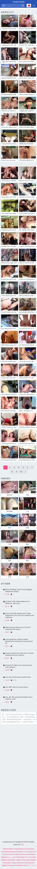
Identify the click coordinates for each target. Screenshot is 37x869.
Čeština (31, 854)
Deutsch (21, 863)
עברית (28, 857)
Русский (25, 860)
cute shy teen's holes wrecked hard (18, 677)
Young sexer (18, 2)
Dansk (17, 854)
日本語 (5, 854)
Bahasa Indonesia (8, 860)
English (4, 865)
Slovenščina (29, 849)
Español (33, 860)
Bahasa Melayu (8, 849)
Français (11, 865)
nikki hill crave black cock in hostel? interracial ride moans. (18, 628)
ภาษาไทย (26, 852)
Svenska (7, 863)
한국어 (33, 852)
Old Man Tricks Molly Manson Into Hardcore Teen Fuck (17, 602)
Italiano (18, 860)
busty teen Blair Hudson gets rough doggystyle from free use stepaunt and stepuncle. (19, 615)
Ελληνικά (24, 854)
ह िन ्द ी (31, 865)
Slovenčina (5, 852)
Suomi (11, 854)
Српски (13, 852)
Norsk (19, 852)
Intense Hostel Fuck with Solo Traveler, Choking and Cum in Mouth (19, 654)
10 (21, 472)
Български (29, 863)
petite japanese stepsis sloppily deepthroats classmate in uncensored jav (19, 641)
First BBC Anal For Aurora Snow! (16, 687)
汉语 (24, 865)
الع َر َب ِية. (11, 857)
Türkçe (13, 863)
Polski (33, 857)
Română (18, 865)
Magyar (4, 857)
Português (20, 857)
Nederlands (19, 849)
